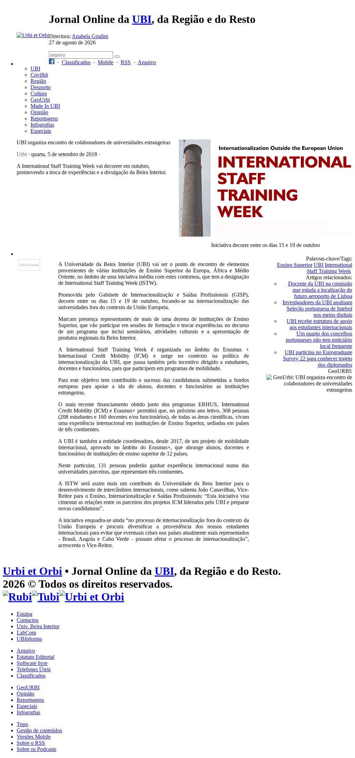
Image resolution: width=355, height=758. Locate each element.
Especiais (41, 131)
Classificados (76, 62)
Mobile (105, 62)
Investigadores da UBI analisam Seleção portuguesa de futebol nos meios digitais (317, 308)
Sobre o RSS (31, 743)
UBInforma (29, 639)
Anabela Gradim (90, 36)
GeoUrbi (40, 100)
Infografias (42, 125)
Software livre (32, 663)
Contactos (27, 620)
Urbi (22, 154)
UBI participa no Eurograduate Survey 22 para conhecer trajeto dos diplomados (317, 358)
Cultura (39, 93)
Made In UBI (45, 106)
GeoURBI (28, 687)
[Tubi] (45, 596)
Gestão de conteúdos (39, 730)
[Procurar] (117, 57)
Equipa (24, 614)
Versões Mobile (34, 737)
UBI (141, 19)
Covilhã (39, 75)
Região (38, 81)
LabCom (26, 633)
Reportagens (44, 118)
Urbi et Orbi (32, 571)
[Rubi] (17, 596)
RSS (126, 62)
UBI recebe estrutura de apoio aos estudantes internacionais (319, 324)
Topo (22, 724)
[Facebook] (51, 62)
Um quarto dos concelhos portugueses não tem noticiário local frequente (319, 340)
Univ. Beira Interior (38, 626)
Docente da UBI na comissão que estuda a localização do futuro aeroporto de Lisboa (320, 290)
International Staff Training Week (329, 268)
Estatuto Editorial (35, 657)
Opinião (39, 112)
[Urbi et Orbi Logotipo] (33, 35)
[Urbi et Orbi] (91, 596)
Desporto (41, 87)
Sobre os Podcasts (36, 749)
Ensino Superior (294, 265)
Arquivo (147, 62)
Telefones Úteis (34, 669)
